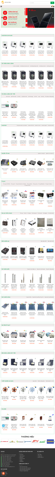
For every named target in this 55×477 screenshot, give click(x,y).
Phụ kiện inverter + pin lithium (22, 125)
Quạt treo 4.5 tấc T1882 (14, 397)
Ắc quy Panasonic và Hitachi (21, 183)
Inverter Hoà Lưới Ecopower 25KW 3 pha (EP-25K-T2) (23, 52)
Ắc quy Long (35, 183)
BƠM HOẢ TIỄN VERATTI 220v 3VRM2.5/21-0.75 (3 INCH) (32, 286)
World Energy (30, 96)
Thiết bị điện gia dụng (7, 381)
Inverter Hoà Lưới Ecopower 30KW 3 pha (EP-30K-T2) (14, 52)
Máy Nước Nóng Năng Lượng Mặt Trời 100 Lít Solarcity (49, 313)
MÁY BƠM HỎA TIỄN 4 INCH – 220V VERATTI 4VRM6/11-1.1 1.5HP (5, 286)
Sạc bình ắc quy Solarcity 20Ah (23, 341)
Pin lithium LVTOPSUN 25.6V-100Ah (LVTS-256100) (23, 230)
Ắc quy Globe (29, 183)
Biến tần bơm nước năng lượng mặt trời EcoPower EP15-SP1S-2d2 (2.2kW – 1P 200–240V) (23, 84)
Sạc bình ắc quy (6, 325)
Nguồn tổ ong (6, 153)
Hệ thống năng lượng (8, 63)
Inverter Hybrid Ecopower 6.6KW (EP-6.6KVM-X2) (5, 142)
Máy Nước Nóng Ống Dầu (49, 297)
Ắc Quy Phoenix (27, 185)
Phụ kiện (4, 409)
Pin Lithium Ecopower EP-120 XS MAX (49, 229)
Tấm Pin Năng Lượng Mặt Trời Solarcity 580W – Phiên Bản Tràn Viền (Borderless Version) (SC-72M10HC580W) (41, 114)
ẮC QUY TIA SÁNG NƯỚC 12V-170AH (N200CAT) (50, 202)
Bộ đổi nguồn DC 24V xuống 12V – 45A (32, 169)
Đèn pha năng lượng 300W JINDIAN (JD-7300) (23, 369)
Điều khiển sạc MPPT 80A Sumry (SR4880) (5, 257)
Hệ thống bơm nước (50, 66)
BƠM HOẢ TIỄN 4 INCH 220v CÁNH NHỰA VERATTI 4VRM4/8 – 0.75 (14, 286)
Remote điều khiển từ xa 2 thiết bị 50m (32, 425)
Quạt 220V (35, 381)
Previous (2, 17)
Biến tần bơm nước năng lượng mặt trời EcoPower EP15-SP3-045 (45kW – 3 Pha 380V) (32, 84)
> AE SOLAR (21, 454)
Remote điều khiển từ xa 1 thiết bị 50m (23, 425)
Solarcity (42, 96)
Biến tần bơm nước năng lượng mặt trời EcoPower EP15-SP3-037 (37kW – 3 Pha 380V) (41, 84)
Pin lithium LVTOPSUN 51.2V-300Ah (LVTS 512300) (14, 230)
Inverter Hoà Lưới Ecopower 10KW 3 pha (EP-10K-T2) (50, 52)
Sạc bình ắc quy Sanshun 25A (50, 341)
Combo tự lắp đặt (16, 66)
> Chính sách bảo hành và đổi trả (25, 468)
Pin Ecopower (34, 213)
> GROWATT (21, 457)
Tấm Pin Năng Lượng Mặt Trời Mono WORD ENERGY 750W (50, 113)
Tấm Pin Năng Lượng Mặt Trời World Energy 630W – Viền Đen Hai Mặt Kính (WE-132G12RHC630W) (23, 114)
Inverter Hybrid (44, 125)
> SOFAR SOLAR (22, 458)
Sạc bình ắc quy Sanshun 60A (23, 201)
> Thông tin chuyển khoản (23, 470)
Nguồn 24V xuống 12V (50, 153)
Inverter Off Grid (31, 125)
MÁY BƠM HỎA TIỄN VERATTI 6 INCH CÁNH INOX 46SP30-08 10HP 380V (40, 286)
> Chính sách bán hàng (23, 466)
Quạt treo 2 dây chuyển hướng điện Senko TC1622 (32, 397)
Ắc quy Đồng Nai (41, 183)
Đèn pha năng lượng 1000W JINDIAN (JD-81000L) (5, 369)
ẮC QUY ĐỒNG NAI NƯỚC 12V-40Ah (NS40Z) (32, 202)
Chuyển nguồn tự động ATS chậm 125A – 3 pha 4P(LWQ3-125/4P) (14, 113)
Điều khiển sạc (5, 241)
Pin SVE (25, 213)
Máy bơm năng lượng (50, 269)
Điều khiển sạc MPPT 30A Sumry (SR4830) (14, 257)
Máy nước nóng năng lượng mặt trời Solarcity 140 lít (32, 313)
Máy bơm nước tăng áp (41, 269)
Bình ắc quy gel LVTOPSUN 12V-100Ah (14, 202)
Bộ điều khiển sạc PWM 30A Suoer (41, 257)
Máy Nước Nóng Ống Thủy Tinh (38, 297)
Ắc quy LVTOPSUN (6, 183)
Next (53, 17)
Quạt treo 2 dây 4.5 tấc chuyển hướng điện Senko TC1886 (5, 397)
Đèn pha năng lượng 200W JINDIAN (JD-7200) (41, 369)
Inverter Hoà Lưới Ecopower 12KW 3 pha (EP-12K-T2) (41, 52)
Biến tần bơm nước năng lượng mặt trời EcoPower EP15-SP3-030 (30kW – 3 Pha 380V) (49, 84)
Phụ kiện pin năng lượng (49, 96)
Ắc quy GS (13, 183)
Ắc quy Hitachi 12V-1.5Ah (41, 201)
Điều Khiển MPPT (44, 241)
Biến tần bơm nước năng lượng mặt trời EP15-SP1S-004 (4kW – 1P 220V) (14, 83)
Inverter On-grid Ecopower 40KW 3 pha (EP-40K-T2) (5, 52)
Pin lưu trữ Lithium (7, 213)
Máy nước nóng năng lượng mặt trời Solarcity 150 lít (23, 313)
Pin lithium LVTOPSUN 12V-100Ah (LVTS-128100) (5, 229)
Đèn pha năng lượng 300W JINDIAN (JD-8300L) (32, 369)
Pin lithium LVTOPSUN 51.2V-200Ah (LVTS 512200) (32, 230)
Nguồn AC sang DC (41, 153)
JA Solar (35, 96)
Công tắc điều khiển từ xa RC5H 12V (49, 425)
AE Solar (18, 96)
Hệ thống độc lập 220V (34, 66)
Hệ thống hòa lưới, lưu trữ (24, 66)
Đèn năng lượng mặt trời (8, 353)
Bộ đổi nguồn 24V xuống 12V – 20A (50, 169)
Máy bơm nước (5, 269)
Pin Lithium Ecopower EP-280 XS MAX (41, 229)
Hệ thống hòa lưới (42, 66)
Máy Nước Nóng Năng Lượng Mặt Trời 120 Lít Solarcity (40, 313)
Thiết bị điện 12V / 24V (50, 381)
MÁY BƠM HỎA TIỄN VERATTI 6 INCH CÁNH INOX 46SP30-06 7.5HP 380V (49, 286)
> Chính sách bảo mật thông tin (24, 469)
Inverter (4, 125)
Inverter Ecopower (7, 35)
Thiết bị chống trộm (41, 381)
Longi (39, 96)
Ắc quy (3, 181)
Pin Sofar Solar (51, 213)
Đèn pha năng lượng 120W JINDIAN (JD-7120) (50, 369)
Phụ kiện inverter (51, 125)
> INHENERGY (21, 461)
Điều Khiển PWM (51, 241)
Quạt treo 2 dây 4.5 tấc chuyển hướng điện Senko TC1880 (23, 397)
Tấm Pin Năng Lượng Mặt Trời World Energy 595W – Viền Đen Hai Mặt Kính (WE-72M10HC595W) (32, 114)
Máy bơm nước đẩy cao (31, 269)
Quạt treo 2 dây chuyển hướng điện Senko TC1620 (41, 397)
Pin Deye (29, 213)
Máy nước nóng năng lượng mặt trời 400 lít (5, 313)
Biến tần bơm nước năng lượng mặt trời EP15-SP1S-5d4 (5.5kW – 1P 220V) (5, 83)
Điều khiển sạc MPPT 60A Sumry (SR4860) (23, 257)
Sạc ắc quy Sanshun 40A (41, 341)
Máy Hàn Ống (28, 297)
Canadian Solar (24, 96)
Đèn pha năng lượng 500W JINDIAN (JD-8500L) (14, 369)
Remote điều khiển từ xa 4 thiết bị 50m (41, 425)
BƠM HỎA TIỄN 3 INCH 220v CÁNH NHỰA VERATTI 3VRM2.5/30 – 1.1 (23, 286)
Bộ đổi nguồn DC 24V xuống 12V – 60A (23, 169)
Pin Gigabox (45, 213)
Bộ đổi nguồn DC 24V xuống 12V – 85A (14, 169)
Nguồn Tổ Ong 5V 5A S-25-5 (5, 169)
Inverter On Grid (37, 125)
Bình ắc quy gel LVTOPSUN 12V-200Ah (5, 202)
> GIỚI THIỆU (39, 454)
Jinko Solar (8, 96)
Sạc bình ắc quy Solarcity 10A (14, 341)
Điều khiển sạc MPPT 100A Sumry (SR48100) (32, 257)
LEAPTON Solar (13, 96)
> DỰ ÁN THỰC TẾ (40, 457)
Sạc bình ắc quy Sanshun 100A (32, 341)
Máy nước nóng (6, 297)
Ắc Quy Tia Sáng (49, 183)
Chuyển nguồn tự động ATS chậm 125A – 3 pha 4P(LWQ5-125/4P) (5, 113)
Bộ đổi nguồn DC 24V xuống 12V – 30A (41, 169)
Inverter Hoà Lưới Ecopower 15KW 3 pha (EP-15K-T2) (32, 52)
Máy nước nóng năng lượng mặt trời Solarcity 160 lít (14, 313)
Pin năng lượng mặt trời (8, 94)
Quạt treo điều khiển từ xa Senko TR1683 (50, 397)
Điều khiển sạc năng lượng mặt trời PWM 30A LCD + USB (49, 257)
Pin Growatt (40, 213)
